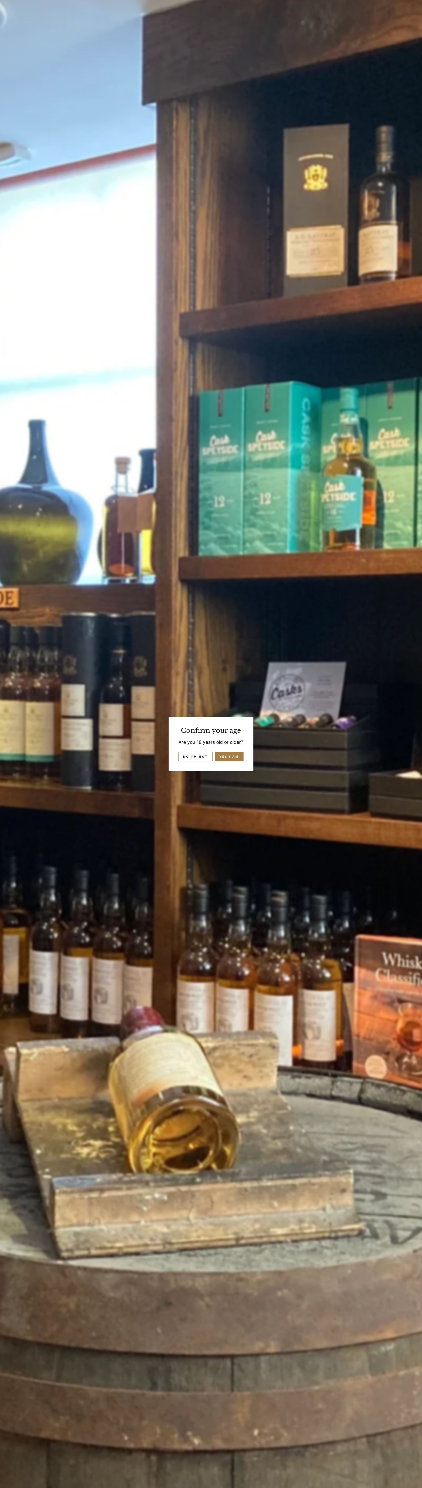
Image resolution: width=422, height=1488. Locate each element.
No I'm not (195, 756)
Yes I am (229, 756)
